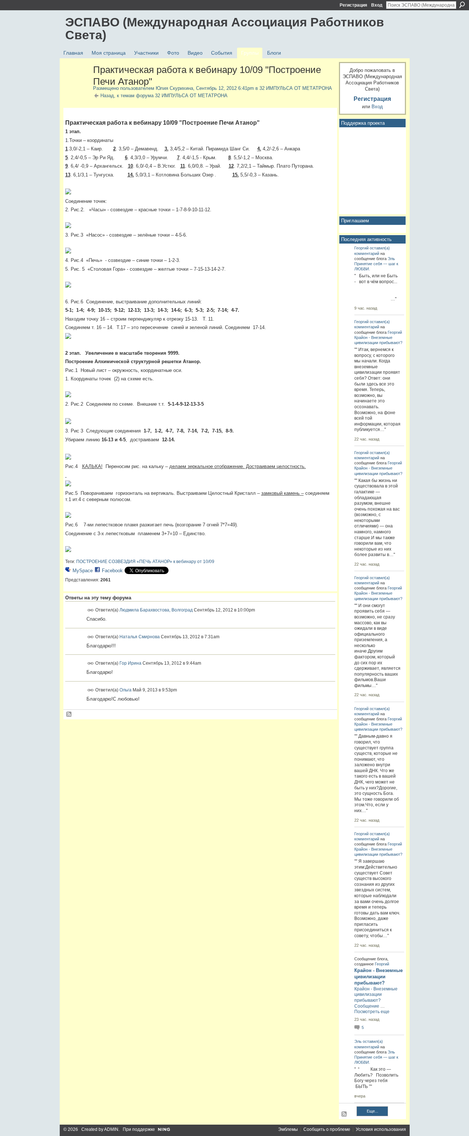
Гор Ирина (130, 663)
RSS (69, 714)
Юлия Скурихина (174, 88)
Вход (377, 5)
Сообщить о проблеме (326, 1129)
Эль (391, 258)
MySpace (83, 570)
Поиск (462, 4)
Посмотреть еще (371, 1011)
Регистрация (353, 5)
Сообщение (366, 1006)
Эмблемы (288, 1129)
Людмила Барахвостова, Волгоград (156, 610)
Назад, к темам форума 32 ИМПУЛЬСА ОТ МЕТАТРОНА (164, 95)
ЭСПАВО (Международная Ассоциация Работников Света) (224, 28)
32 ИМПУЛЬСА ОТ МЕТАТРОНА (295, 88)
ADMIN (111, 1129)
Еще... (372, 1111)
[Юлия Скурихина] (77, 85)
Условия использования (381, 1129)
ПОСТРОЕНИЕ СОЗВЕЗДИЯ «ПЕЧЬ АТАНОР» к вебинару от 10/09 (145, 561)
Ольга (125, 690)
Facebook (112, 570)
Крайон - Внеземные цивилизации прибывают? (378, 977)
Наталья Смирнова (139, 636)
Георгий (361, 248)
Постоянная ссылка (90, 610)
